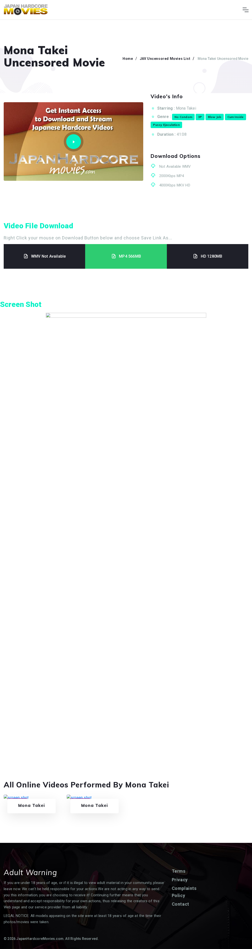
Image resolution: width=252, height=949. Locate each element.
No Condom (183, 117)
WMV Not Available (48, 256)
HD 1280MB (211, 256)
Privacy (180, 879)
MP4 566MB (130, 256)
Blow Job (214, 117)
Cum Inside (235, 117)
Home (128, 59)
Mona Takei (186, 108)
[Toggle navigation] (245, 10)
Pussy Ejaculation (166, 125)
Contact (180, 904)
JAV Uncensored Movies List (165, 59)
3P (200, 117)
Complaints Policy (184, 892)
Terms (179, 871)
